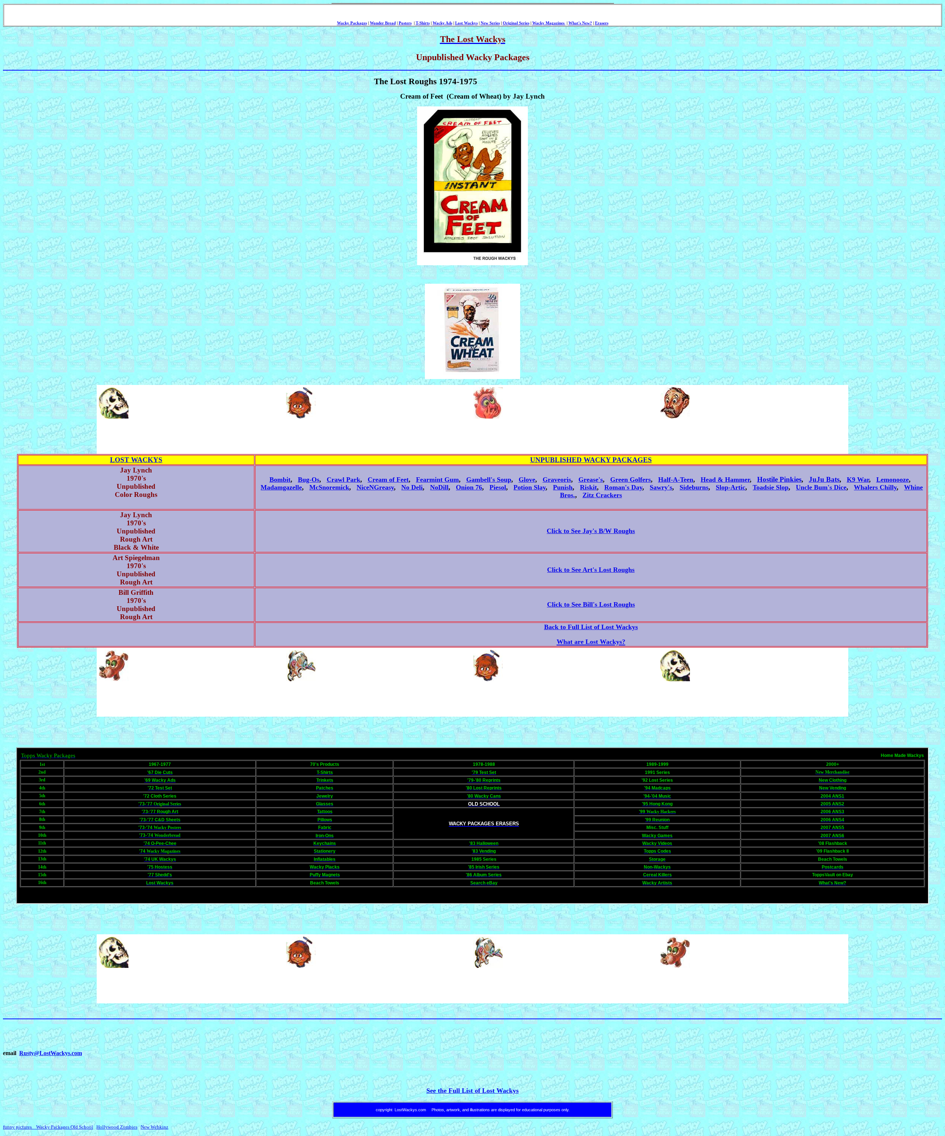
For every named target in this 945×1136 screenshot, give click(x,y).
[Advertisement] (232, 436)
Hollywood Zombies (116, 1127)
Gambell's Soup (488, 479)
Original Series (516, 23)
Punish (563, 487)
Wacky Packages (352, 23)
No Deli (412, 487)
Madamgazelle (281, 487)
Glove (527, 479)
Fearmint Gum (437, 479)
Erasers (601, 23)
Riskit (588, 487)
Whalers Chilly (875, 487)
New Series (490, 23)
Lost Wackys (466, 23)
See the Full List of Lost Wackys (472, 1090)
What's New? (580, 23)
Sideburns (694, 487)
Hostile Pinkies (779, 479)
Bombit (280, 479)
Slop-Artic (730, 487)
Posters (405, 23)
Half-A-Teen (675, 479)
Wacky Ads (442, 23)
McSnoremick (329, 487)
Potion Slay (529, 487)
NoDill (439, 487)
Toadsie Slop (770, 487)
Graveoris (557, 479)
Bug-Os (308, 479)
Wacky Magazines (549, 23)
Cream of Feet (388, 479)
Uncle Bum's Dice (821, 487)
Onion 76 (469, 487)
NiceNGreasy (375, 487)
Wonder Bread (383, 23)
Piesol (497, 487)
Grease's (590, 479)
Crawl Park (343, 479)
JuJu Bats (824, 479)
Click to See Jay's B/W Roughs (591, 531)
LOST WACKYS (136, 460)
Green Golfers (630, 479)
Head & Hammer (725, 479)
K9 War (858, 479)
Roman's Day (623, 487)
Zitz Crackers (602, 495)
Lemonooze (892, 479)
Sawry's (661, 487)
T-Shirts (423, 23)
